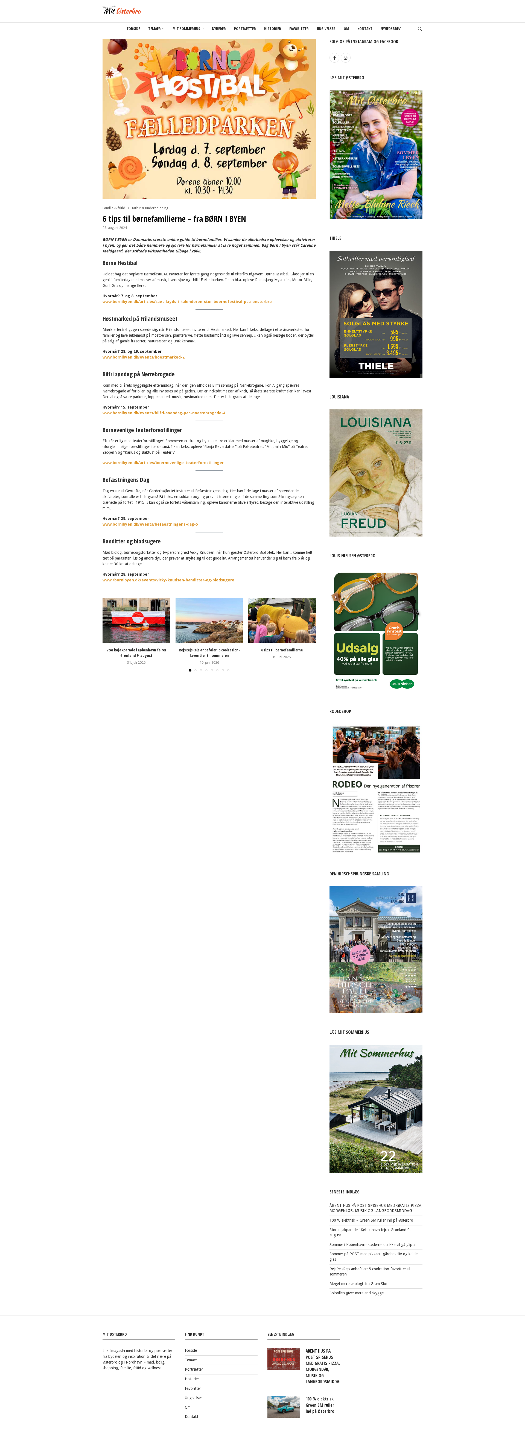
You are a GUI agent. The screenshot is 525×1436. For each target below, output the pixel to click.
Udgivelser (326, 28)
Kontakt (364, 28)
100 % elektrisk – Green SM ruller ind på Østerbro (371, 1220)
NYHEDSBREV (391, 28)
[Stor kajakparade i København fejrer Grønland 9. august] (136, 620)
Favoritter (299, 28)
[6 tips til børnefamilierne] (282, 620)
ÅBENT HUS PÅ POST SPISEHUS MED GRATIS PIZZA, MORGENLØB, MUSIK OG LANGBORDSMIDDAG (323, 1366)
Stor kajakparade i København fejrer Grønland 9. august (136, 652)
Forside (133, 28)
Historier (272, 28)
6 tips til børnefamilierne (282, 650)
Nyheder (219, 28)
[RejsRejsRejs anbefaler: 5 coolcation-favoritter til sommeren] (209, 620)
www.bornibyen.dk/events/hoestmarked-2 (144, 357)
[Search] (419, 29)
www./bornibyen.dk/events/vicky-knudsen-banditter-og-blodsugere (169, 580)
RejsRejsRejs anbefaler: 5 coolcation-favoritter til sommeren (209, 652)
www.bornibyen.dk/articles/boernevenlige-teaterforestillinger (164, 463)
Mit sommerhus (186, 28)
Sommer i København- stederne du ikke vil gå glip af (373, 1244)
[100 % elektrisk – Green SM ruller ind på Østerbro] (283, 1407)
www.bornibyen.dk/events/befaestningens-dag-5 (151, 524)
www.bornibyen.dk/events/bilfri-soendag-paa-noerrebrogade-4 (164, 413)
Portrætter (245, 28)
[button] (110, 634)
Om (346, 28)
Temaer (154, 28)
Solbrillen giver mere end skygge (356, 1293)
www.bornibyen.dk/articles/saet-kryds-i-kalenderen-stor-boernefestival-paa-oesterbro (188, 301)
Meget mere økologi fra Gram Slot (358, 1283)
